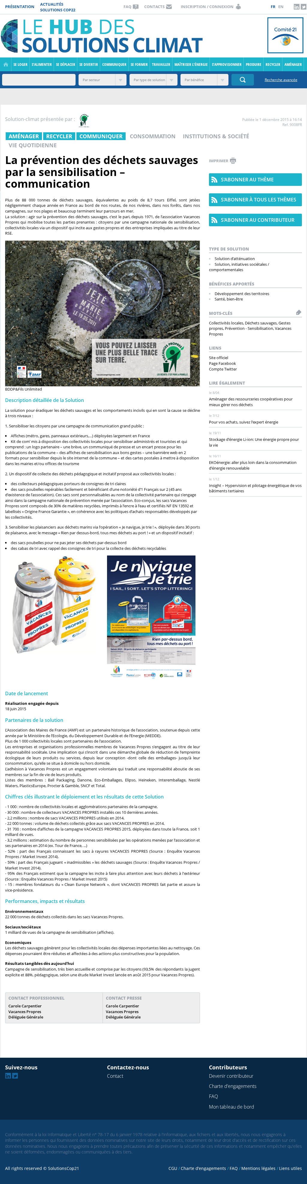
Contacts (154, 6)
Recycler (273, 64)
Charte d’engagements (232, 1086)
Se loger (20, 64)
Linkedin (297, 7)
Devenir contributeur (231, 1076)
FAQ (127, 6)
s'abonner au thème (247, 179)
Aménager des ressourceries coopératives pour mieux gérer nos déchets (251, 401)
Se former (139, 64)
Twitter (303, 7)
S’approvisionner (227, 64)
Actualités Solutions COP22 (57, 7)
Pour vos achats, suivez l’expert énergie (243, 422)
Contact (115, 1076)
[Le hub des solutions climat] (103, 35)
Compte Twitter (223, 369)
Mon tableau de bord (231, 1106)
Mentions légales (258, 1168)
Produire (253, 64)
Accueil (6, 64)
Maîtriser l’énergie (191, 64)
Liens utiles (290, 1168)
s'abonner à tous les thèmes (258, 199)
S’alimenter (42, 64)
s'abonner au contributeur (257, 220)
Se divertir (88, 64)
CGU (172, 1168)
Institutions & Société (216, 136)
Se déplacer (65, 64)
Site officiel (218, 357)
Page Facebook (222, 363)
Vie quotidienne (33, 145)
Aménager (293, 64)
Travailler (161, 64)
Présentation (19, 6)
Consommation (153, 136)
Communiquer (114, 64)
